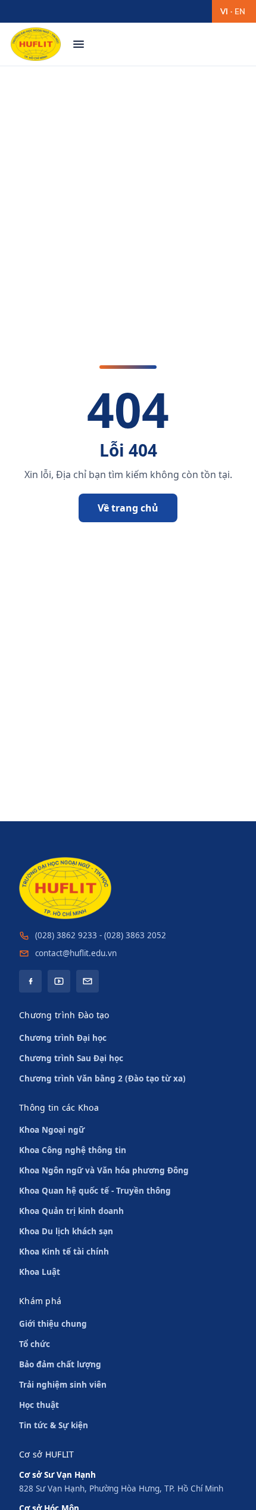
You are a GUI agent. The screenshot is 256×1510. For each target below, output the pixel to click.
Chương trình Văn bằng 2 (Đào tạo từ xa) (102, 1078)
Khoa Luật (39, 1271)
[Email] (87, 981)
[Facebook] (30, 981)
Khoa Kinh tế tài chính (64, 1251)
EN (240, 11)
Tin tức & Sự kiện (53, 1425)
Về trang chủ (128, 507)
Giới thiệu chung (53, 1323)
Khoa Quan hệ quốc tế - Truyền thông (95, 1190)
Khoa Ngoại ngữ (52, 1129)
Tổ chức (34, 1344)
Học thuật (39, 1405)
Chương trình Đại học (63, 1038)
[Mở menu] (78, 44)
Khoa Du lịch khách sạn (66, 1231)
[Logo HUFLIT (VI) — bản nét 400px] (36, 44)
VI (224, 11)
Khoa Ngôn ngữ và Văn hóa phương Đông (104, 1170)
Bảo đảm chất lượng (60, 1364)
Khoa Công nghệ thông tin (72, 1150)
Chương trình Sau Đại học (71, 1058)
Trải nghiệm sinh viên (63, 1384)
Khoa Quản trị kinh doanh (71, 1211)
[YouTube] (59, 981)
